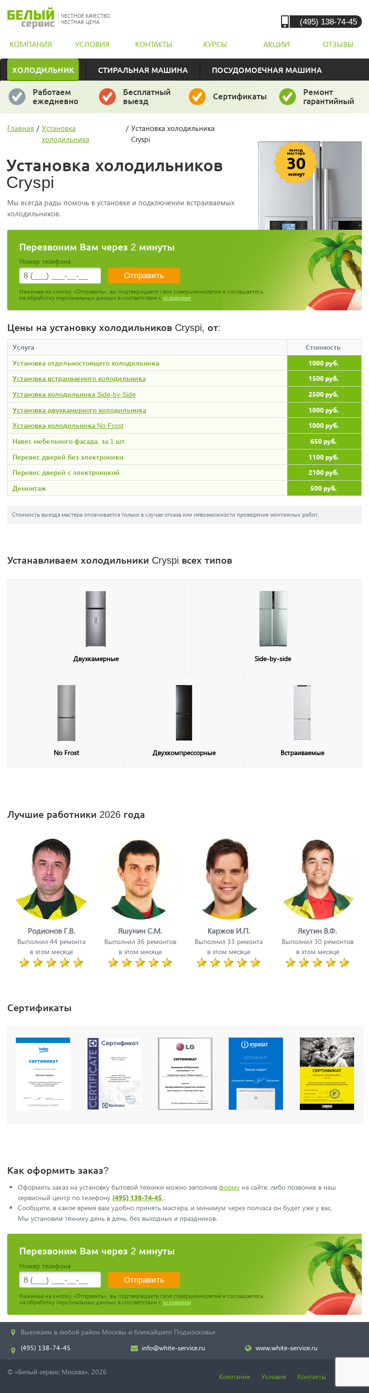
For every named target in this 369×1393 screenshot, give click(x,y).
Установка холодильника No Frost (67, 425)
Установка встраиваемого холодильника (79, 378)
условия (92, 44)
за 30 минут (147, 100)
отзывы (338, 44)
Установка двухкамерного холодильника (79, 409)
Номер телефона (45, 261)
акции (276, 44)
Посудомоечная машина (267, 69)
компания (31, 44)
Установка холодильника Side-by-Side (74, 394)
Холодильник (43, 69)
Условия (273, 1376)
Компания (234, 1376)
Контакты (311, 1376)
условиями (177, 297)
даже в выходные (58, 100)
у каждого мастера (240, 100)
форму (229, 1187)
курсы (215, 44)
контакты (153, 44)
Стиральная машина (143, 69)
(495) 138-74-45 (328, 21)
